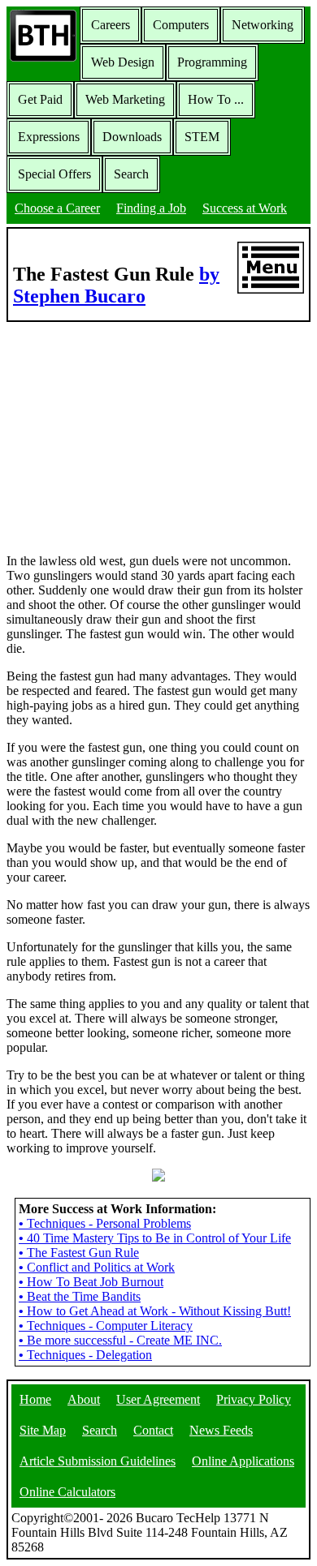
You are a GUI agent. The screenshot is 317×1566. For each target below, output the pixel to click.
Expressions (49, 137)
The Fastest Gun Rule (79, 1252)
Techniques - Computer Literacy (106, 1325)
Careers (110, 25)
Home (35, 1399)
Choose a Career (57, 208)
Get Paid (40, 99)
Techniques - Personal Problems (105, 1223)
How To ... (216, 99)
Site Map (43, 1430)
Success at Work (244, 208)
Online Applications (243, 1461)
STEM (202, 137)
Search (131, 174)
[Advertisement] (158, 436)
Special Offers (54, 174)
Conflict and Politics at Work (97, 1267)
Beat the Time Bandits (80, 1296)
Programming (212, 62)
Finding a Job (151, 208)
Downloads (132, 137)
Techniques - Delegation (85, 1355)
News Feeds (221, 1430)
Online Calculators (67, 1492)
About (83, 1399)
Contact (153, 1430)
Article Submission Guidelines (98, 1461)
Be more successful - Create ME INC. (120, 1340)
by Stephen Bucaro (116, 285)
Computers (181, 25)
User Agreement (158, 1399)
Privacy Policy (253, 1399)
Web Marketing (125, 99)
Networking (262, 25)
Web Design (122, 62)
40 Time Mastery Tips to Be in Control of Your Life (155, 1238)
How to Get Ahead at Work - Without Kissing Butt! (155, 1311)
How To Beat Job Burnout (91, 1282)
